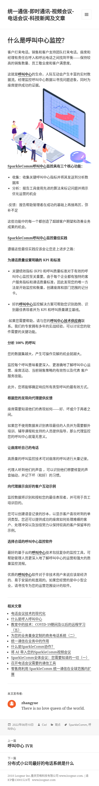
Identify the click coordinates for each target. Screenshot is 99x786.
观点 (58, 725)
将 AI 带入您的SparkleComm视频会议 (41, 652)
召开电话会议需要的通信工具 (33, 663)
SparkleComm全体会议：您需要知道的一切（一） (50, 657)
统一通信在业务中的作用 (30, 641)
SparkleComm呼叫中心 (27, 166)
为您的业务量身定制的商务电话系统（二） (44, 635)
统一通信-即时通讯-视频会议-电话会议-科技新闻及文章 (41, 14)
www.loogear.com (43, 780)
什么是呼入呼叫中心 (26, 619)
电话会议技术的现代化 (28, 613)
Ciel (44, 725)
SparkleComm (78, 725)
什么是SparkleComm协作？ (33, 646)
